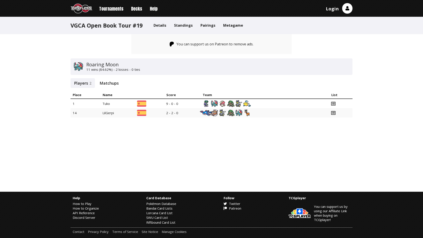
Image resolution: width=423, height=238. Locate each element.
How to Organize (86, 208)
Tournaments (111, 8)
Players (82, 83)
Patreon (234, 208)
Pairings (207, 25)
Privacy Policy (98, 232)
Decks (136, 8)
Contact (78, 232)
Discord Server (84, 217)
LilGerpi (108, 113)
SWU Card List (157, 217)
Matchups (109, 83)
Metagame (233, 25)
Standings (183, 25)
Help (154, 8)
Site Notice (150, 232)
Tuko (106, 103)
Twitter (234, 203)
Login (332, 9)
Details (160, 25)
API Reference (84, 213)
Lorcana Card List (159, 213)
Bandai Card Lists (159, 208)
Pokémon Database (161, 203)
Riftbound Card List (160, 222)
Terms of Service (125, 232)
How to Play (82, 203)
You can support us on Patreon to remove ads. (214, 44)
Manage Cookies (174, 232)
